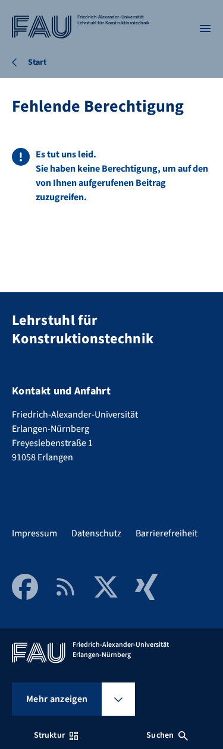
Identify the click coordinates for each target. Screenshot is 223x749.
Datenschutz (96, 533)
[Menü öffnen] (205, 28)
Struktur (49, 735)
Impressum (34, 533)
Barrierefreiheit (166, 533)
